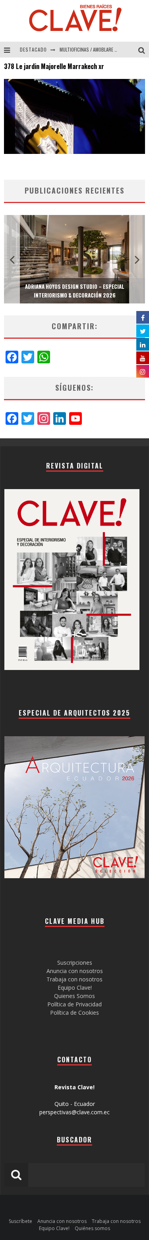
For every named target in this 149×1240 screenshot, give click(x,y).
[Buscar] (143, 49)
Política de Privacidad (74, 1004)
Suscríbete (20, 1221)
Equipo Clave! (75, 987)
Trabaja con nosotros (74, 979)
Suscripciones (74, 962)
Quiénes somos (92, 1228)
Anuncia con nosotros (74, 971)
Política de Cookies (74, 1012)
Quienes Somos (74, 996)
